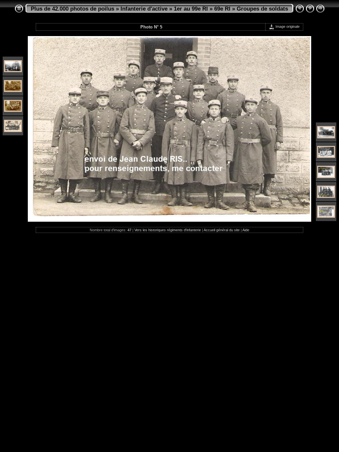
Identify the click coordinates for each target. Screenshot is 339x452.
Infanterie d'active (144, 9)
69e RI (222, 9)
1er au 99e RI (191, 9)
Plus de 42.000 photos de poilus (72, 9)
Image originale (287, 26)
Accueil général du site (222, 230)
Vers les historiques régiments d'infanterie (167, 230)
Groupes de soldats (262, 9)
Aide (245, 230)
